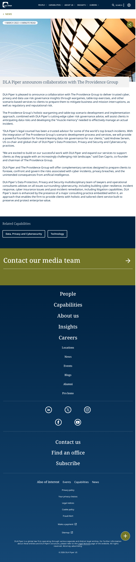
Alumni (68, 384)
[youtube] (77, 422)
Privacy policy (68, 490)
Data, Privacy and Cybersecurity (24, 233)
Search (119, 5)
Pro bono (68, 393)
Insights (81, 5)
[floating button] (125, 536)
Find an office (68, 452)
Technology (57, 233)
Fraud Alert (68, 516)
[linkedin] (48, 409)
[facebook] (58, 422)
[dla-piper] (13, 4)
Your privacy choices (68, 496)
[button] (68, 262)
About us (69, 5)
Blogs (68, 375)
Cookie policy (68, 509)
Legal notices (68, 503)
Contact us (68, 442)
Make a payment (65, 524)
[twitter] (68, 409)
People (41, 5)
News (8, 14)
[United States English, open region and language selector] (129, 5)
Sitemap (65, 532)
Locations (68, 347)
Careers (93, 5)
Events (68, 366)
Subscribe (68, 463)
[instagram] (87, 409)
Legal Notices (84, 543)
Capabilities (55, 5)
